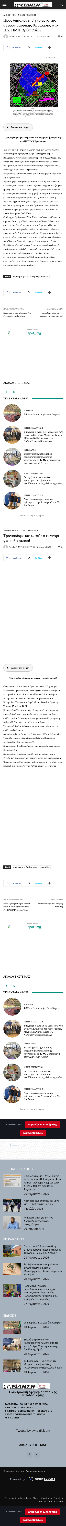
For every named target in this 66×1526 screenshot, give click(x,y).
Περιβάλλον (30, 450)
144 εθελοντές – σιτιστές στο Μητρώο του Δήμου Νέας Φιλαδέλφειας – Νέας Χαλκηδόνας (43, 1364)
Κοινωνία (28, 411)
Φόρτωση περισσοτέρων (31, 515)
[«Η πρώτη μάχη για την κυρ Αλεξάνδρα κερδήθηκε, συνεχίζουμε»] (12, 1222)
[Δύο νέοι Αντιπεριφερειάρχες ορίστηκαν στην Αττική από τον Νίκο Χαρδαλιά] (12, 501)
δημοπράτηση (19, 276)
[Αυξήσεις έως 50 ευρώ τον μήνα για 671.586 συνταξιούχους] (12, 1205)
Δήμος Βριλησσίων (14, 15)
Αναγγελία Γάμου (33, 1519)
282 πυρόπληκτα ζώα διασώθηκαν (42, 414)
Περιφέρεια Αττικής (33, 428)
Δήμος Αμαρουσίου (33, 473)
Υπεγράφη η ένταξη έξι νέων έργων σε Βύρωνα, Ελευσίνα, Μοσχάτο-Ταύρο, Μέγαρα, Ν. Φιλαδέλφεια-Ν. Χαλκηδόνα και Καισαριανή (43, 436)
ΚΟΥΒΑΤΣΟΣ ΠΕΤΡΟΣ (24, 36)
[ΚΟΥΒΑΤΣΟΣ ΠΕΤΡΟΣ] (6, 36)
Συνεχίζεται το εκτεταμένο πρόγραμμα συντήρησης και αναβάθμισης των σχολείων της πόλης (43, 480)
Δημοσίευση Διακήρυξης (42, 1511)
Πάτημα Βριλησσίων (39, 276)
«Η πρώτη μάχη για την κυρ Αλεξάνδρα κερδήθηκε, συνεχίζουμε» (38, 1221)
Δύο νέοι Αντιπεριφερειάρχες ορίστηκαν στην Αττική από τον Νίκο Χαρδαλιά (43, 502)
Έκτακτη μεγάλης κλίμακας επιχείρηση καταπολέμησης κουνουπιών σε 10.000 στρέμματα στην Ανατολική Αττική (42, 458)
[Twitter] (14, 392)
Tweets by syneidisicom (33, 1430)
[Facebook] (6, 392)
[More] (49, 47)
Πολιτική (31, 15)
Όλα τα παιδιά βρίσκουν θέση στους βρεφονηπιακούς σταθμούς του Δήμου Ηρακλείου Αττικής (42, 1249)
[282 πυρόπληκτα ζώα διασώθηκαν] (12, 413)
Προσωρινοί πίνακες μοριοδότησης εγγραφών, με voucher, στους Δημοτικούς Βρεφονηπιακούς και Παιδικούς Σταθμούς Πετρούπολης (41, 1293)
